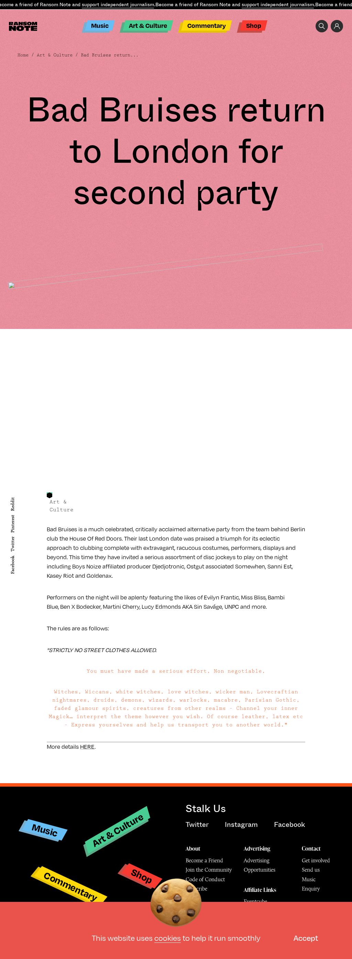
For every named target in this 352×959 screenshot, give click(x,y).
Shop (253, 25)
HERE (87, 746)
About (193, 848)
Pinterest (12, 524)
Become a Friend (204, 860)
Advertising (257, 848)
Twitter (12, 544)
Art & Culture (148, 25)
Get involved (316, 860)
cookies (167, 937)
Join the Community (209, 869)
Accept (306, 937)
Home (23, 55)
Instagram (241, 825)
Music (100, 25)
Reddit (12, 504)
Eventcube (255, 901)
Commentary (206, 25)
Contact (311, 848)
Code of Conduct (205, 879)
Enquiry (311, 888)
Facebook (12, 565)
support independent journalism (118, 4)
